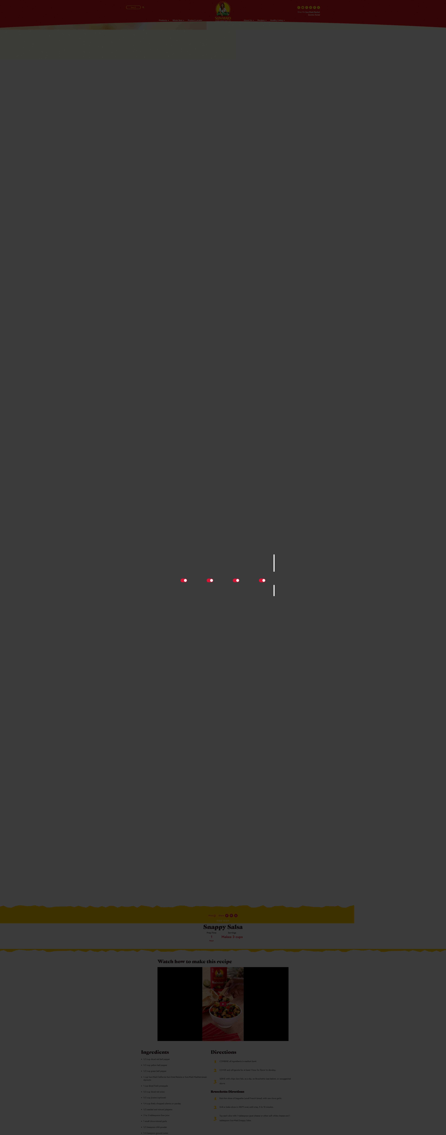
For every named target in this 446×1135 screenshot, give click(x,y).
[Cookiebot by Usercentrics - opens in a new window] (262, 543)
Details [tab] (223, 551)
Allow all (256, 590)
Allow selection (223, 590)
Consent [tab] (188, 551)
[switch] (210, 580)
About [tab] (257, 551)
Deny (190, 590)
